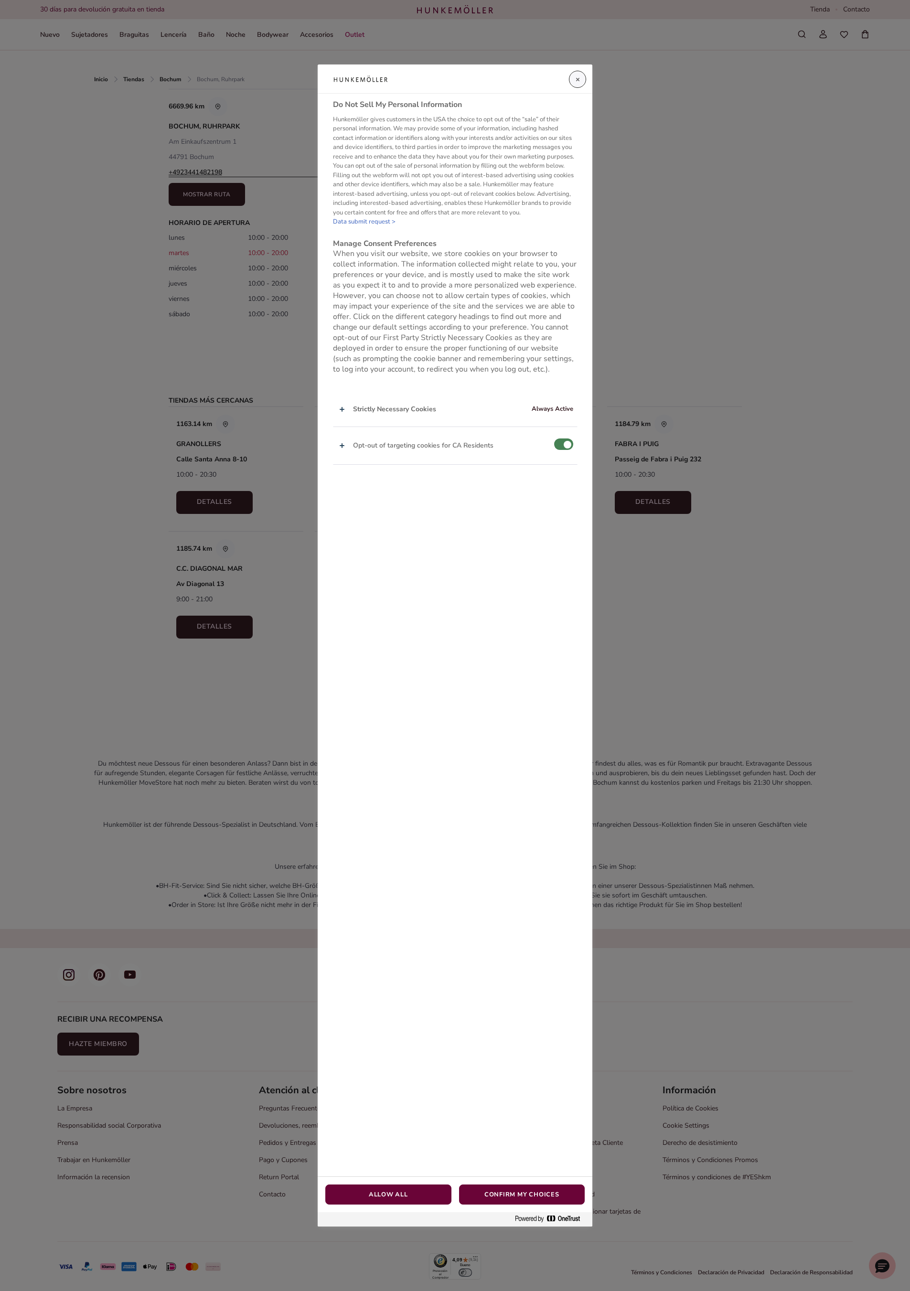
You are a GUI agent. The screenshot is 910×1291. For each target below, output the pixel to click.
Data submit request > (364, 221)
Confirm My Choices (521, 1194)
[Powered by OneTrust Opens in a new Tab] (551, 1219)
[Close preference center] (577, 79)
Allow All (388, 1194)
